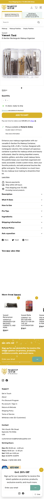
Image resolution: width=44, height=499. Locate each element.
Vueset (4, 33)
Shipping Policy (7, 411)
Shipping (5, 110)
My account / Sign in (9, 404)
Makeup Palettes (15, 28)
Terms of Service (8, 414)
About (4, 397)
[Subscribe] (35, 487)
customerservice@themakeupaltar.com (16, 439)
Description (7, 194)
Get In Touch (6, 394)
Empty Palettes (28, 28)
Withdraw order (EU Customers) (14, 418)
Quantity (6, 96)
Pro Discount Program (10, 400)
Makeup (4, 28)
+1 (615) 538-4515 (14, 460)
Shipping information (11, 222)
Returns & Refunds (9, 407)
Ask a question (8, 233)
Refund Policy (8, 228)
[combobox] (22, 22)
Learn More (6, 177)
